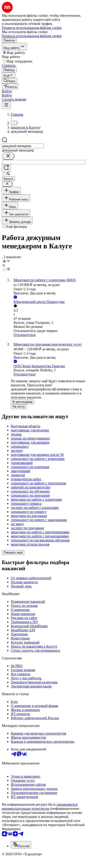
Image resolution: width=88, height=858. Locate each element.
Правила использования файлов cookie (32, 36)
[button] (7, 91)
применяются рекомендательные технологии (39, 806)
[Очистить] (8, 156)
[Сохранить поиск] (6, 168)
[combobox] (23, 146)
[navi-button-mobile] (6, 105)
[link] (9, 81)
